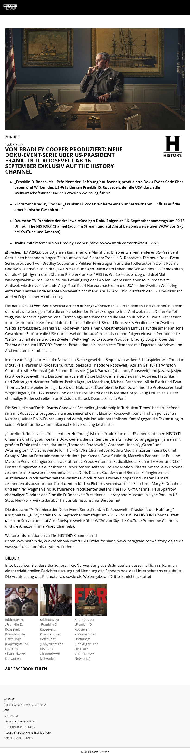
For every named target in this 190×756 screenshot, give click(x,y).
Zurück (12, 137)
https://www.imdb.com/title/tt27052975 (124, 243)
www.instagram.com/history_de (145, 541)
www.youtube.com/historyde (30, 546)
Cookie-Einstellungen (18, 738)
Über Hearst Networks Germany (25, 704)
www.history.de (29, 541)
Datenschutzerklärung (20, 721)
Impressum (11, 716)
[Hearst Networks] (10, 7)
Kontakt (9, 699)
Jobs (6, 710)
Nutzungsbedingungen (19, 727)
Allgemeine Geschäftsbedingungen (27, 732)
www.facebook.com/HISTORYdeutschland (80, 541)
